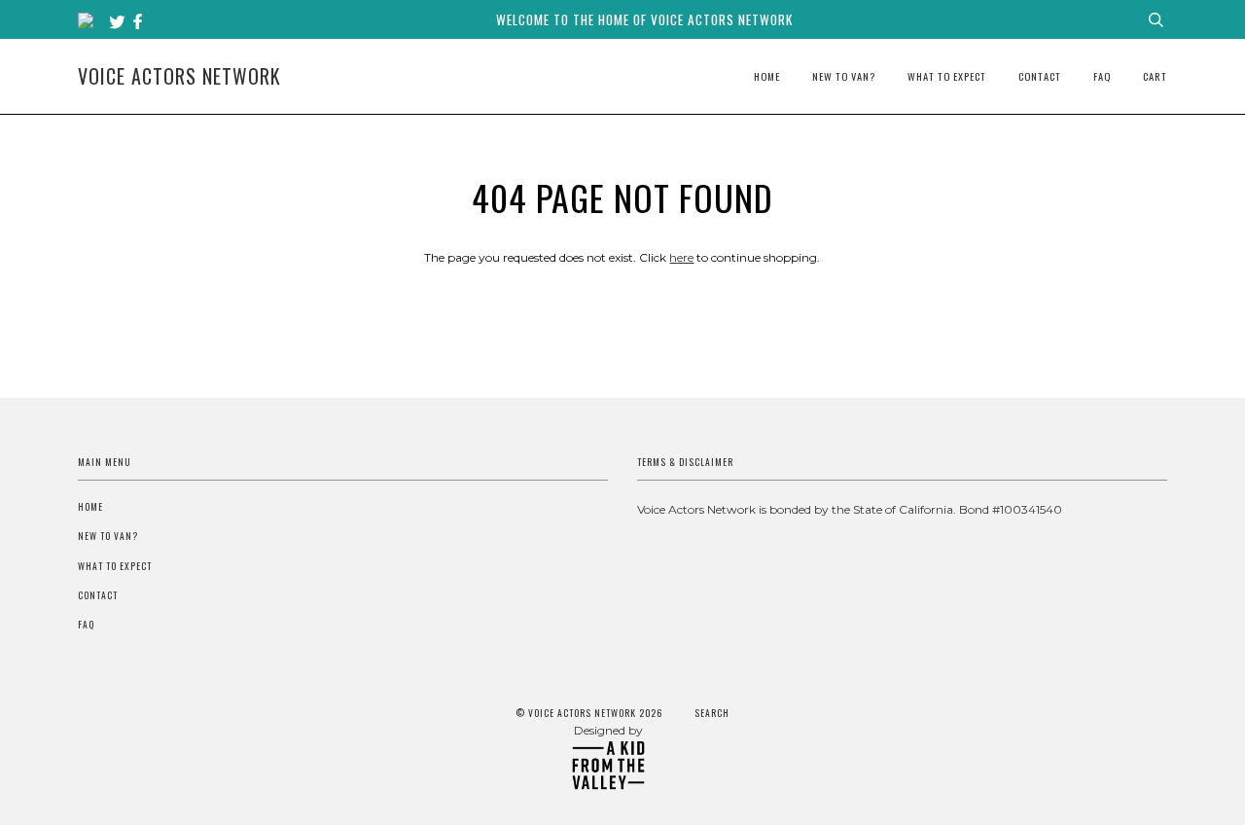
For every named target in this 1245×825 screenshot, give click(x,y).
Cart (1155, 76)
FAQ (1102, 76)
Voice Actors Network (179, 76)
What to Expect (946, 76)
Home (767, 76)
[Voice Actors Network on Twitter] (119, 22)
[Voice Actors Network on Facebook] (137, 22)
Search (711, 713)
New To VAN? (843, 76)
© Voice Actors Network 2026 (589, 713)
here (681, 257)
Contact (1039, 76)
